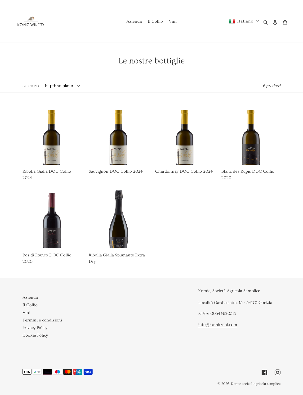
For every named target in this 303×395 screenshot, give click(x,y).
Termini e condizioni (42, 320)
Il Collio (30, 305)
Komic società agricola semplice (256, 384)
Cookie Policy (35, 335)
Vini (26, 312)
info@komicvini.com (217, 324)
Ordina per (30, 86)
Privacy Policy (34, 327)
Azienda (30, 297)
